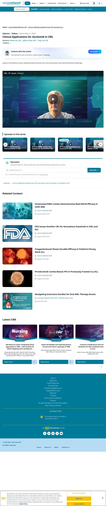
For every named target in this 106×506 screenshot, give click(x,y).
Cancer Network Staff (44, 211)
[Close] (102, 498)
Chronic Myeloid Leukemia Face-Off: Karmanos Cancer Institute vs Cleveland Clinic (41, 183)
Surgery (89, 9)
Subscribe (93, 170)
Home (4, 27)
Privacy (53, 400)
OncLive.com (53, 385)
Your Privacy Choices (53, 405)
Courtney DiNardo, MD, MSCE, (47, 298)
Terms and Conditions (53, 398)
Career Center (69, 9)
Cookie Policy (23, 504)
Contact (53, 395)
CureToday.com (53, 383)
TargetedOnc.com (53, 390)
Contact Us (65, 447)
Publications (62, 3)
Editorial (53, 393)
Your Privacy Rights (79, 493)
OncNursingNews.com (53, 388)
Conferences (52, 3)
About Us (47, 447)
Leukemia (6, 183)
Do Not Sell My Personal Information (53, 403)
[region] (53, 498)
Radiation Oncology (80, 9)
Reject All (79, 498)
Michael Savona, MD (66, 298)
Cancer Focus (20, 9)
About (53, 378)
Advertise (53, 380)
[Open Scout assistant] (94, 3)
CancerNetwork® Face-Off (17, 27)
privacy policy (44, 174)
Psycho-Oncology (44, 9)
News (34, 3)
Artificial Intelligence (57, 9)
